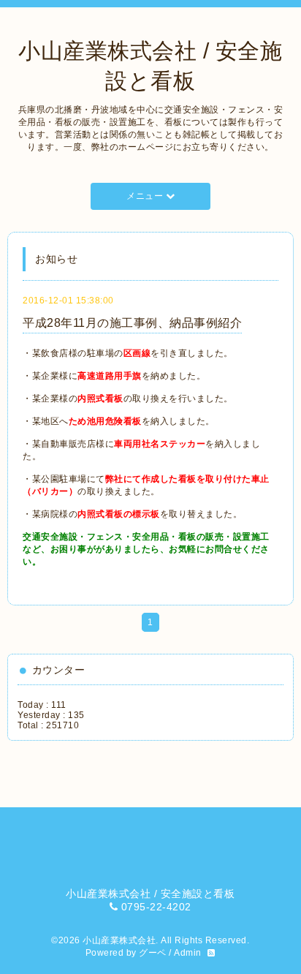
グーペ (153, 953)
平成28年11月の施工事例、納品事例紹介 (132, 323)
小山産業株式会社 (119, 940)
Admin (188, 953)
